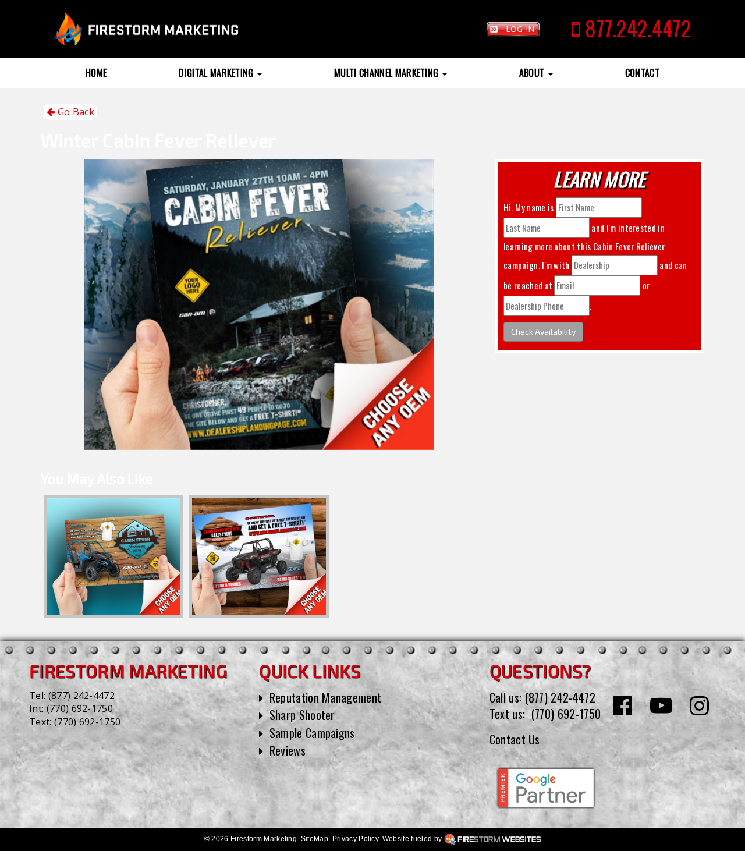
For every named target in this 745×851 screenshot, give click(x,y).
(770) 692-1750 (80, 708)
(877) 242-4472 (81, 695)
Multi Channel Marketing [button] (387, 73)
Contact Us (514, 739)
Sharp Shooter (302, 715)
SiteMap (314, 839)
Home (96, 73)
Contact (642, 73)
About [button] (533, 73)
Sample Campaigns (312, 733)
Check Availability (543, 331)
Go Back (74, 111)
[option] (113, 556)
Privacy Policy (355, 839)
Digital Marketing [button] (217, 73)
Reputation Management (325, 697)
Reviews (287, 750)
